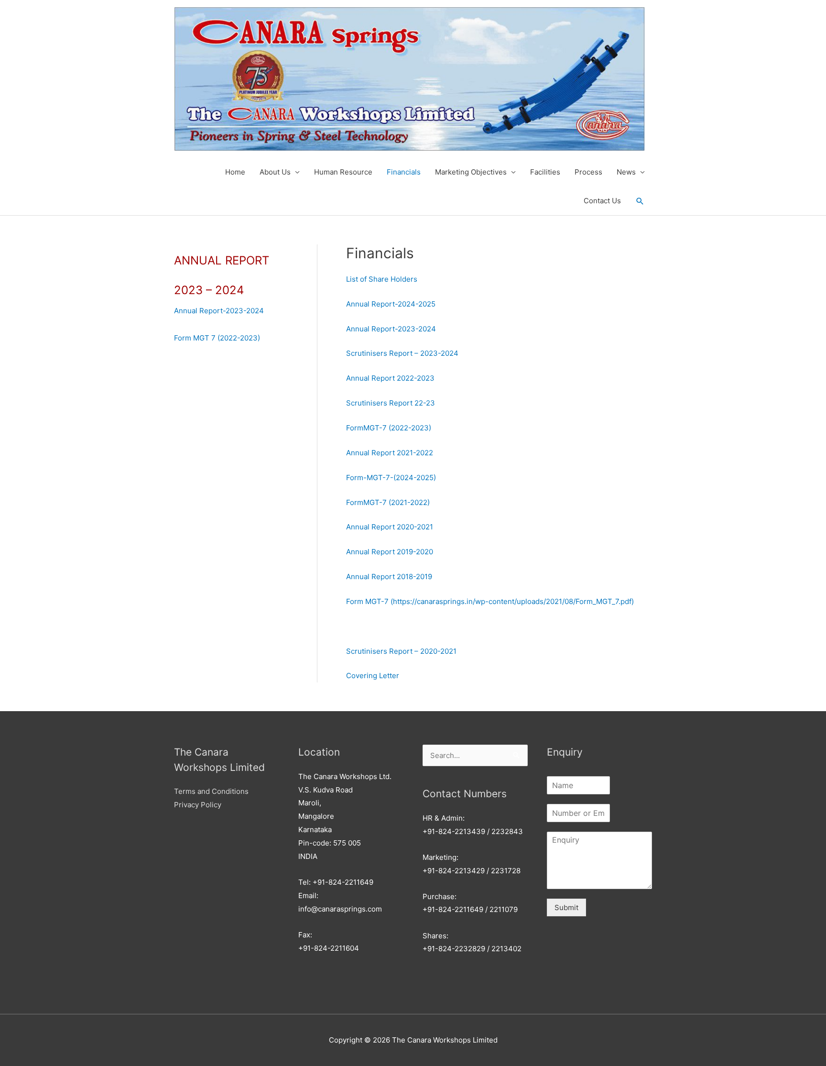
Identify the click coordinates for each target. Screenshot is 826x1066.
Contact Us (602, 200)
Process (588, 171)
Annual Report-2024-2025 (390, 303)
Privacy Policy (197, 804)
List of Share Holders (381, 279)
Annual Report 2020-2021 (389, 526)
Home (235, 171)
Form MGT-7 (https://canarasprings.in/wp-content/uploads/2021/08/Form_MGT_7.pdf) (490, 601)
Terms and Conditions (211, 791)
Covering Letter (372, 675)
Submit (566, 907)
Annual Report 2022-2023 (390, 378)
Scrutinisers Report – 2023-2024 (402, 353)
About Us (275, 171)
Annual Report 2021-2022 (389, 452)
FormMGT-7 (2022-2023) (388, 427)
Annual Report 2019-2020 (389, 551)
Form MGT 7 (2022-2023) (217, 337)
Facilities (545, 171)
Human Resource (343, 171)
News (626, 171)
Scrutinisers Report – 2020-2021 (401, 651)
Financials (404, 171)
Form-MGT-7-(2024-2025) (391, 477)
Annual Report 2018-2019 (389, 576)
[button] (640, 201)
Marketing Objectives (471, 171)
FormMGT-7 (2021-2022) (388, 502)
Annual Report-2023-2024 (219, 310)
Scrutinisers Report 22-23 (390, 402)
